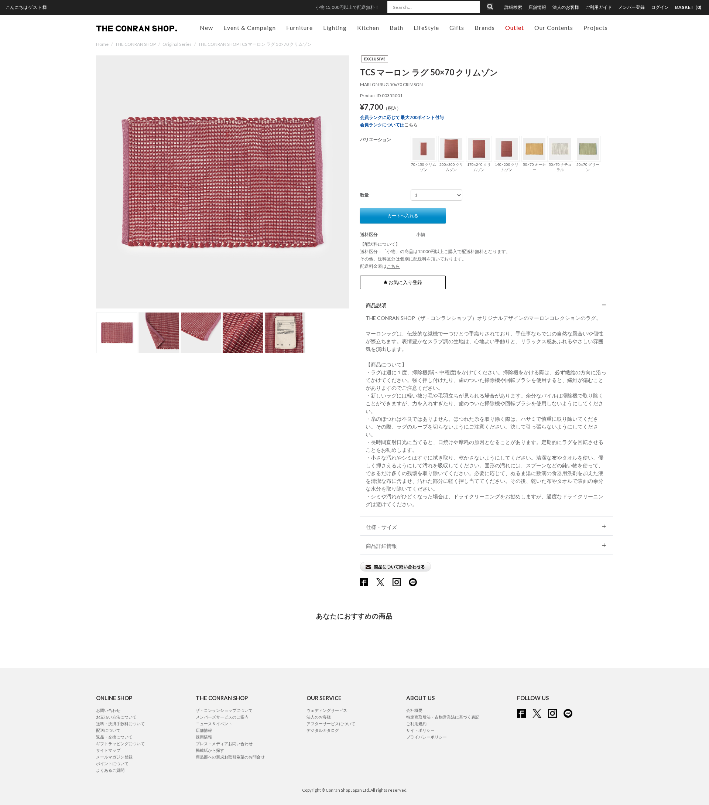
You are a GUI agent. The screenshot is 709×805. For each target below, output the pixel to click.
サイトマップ (108, 750)
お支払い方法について (116, 716)
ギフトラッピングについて (120, 743)
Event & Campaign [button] (249, 27)
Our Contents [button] (553, 27)
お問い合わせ (108, 710)
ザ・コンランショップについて (224, 710)
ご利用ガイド (598, 7)
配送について (108, 730)
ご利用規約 (416, 723)
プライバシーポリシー (426, 736)
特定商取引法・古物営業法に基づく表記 (442, 716)
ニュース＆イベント (214, 723)
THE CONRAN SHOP (135, 44)
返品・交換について (114, 736)
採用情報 (204, 736)
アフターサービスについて (330, 723)
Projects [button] (595, 27)
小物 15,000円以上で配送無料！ (347, 7)
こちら (411, 124)
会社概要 (414, 710)
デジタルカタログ (322, 730)
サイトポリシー (420, 730)
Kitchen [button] (368, 27)
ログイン (660, 7)
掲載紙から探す (210, 750)
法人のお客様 (565, 7)
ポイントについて (112, 763)
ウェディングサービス (326, 710)
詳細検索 (513, 7)
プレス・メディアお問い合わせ (224, 743)
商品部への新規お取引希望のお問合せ (230, 756)
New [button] (206, 27)
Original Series (177, 44)
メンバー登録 (631, 7)
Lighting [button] (335, 27)
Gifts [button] (456, 27)
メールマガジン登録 (114, 756)
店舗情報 (537, 7)
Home (102, 44)
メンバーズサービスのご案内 (222, 716)
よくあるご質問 (110, 770)
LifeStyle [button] (426, 27)
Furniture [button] (299, 27)
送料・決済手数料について (120, 723)
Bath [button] (396, 27)
